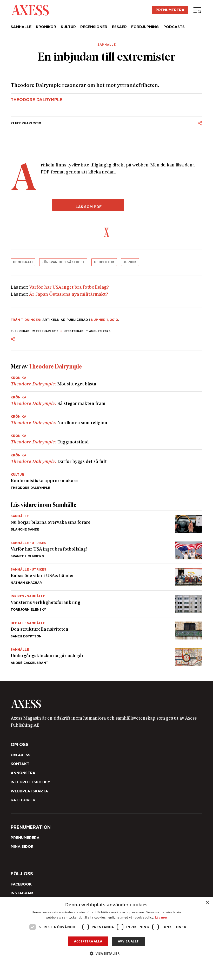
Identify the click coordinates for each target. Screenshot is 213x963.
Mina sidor (22, 846)
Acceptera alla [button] (88, 941)
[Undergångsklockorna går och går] (107, 655)
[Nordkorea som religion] (107, 420)
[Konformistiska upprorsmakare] (107, 479)
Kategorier (23, 800)
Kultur (68, 27)
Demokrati (23, 262)
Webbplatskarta (29, 791)
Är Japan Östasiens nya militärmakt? (68, 294)
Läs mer (161, 917)
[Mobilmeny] (197, 10)
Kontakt (20, 764)
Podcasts (174, 27)
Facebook (21, 884)
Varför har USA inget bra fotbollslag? (69, 287)
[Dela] (200, 123)
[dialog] (106, 930)
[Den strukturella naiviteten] (107, 630)
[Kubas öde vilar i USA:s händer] (107, 577)
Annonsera (23, 773)
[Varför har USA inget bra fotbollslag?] (107, 550)
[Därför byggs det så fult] (107, 459)
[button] (107, 953)
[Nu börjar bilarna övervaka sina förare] (107, 523)
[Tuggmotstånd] (107, 439)
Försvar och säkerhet (63, 262)
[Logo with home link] (107, 704)
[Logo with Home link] (30, 10)
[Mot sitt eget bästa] (107, 381)
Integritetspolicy (30, 782)
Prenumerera (170, 10)
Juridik (130, 262)
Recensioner (93, 27)
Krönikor (46, 27)
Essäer (119, 27)
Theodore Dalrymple (36, 100)
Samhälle (21, 27)
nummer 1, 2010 (104, 320)
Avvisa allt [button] (128, 941)
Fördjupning (145, 27)
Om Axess (20, 755)
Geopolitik (104, 262)
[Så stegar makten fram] (107, 401)
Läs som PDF (88, 207)
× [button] (207, 902)
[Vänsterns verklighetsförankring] (107, 604)
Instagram (22, 893)
